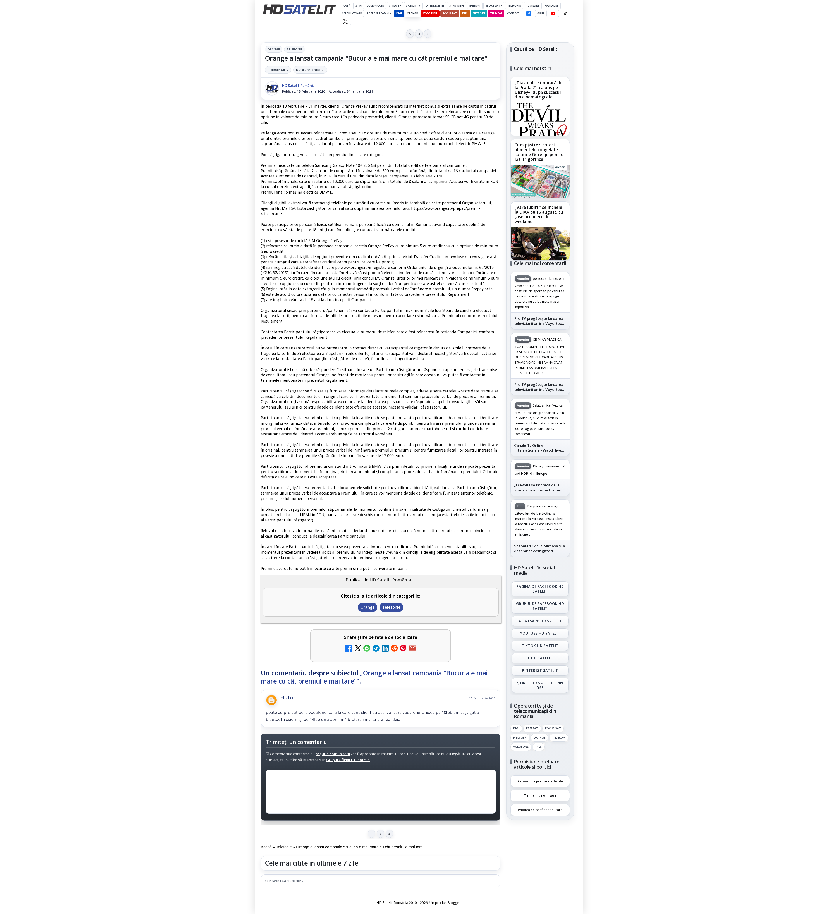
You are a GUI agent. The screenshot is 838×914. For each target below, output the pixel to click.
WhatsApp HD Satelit (540, 620)
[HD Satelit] (299, 9)
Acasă (346, 5)
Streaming (456, 5)
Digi (516, 728)
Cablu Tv (395, 5)
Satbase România (379, 13)
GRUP (540, 13)
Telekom (496, 13)
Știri (358, 5)
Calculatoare (352, 13)
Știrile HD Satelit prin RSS (540, 685)
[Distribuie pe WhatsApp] (366, 649)
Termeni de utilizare (540, 795)
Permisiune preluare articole (540, 781)
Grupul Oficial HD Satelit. (348, 759)
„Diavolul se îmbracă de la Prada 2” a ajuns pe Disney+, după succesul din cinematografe (539, 90)
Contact (513, 13)
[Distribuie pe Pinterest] (403, 649)
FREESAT (532, 728)
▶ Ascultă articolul (310, 70)
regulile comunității (333, 753)
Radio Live (551, 5)
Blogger (454, 902)
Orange (412, 13)
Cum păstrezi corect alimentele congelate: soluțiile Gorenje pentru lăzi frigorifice (539, 152)
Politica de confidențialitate (540, 809)
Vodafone (430, 13)
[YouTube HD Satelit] (553, 13)
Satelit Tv (413, 5)
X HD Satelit (540, 658)
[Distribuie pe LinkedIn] (385, 649)
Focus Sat (450, 13)
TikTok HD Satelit (540, 645)
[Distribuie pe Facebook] (348, 649)
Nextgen (479, 13)
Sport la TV (494, 5)
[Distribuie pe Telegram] (376, 649)
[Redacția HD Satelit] (272, 88)
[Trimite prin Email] (412, 649)
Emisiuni (474, 5)
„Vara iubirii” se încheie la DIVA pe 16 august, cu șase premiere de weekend (539, 214)
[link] (540, 106)
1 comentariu (278, 70)
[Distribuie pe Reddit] (394, 649)
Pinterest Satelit (540, 670)
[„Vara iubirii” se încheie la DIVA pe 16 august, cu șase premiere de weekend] (540, 243)
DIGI (399, 13)
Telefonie (514, 5)
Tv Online (532, 5)
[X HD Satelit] (345, 21)
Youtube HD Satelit (540, 633)
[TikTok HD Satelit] (565, 13)
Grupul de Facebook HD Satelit (540, 606)
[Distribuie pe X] (357, 649)
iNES (465, 13)
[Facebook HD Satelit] (528, 13)
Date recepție (435, 5)
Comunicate (375, 5)
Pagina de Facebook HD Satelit (540, 589)
